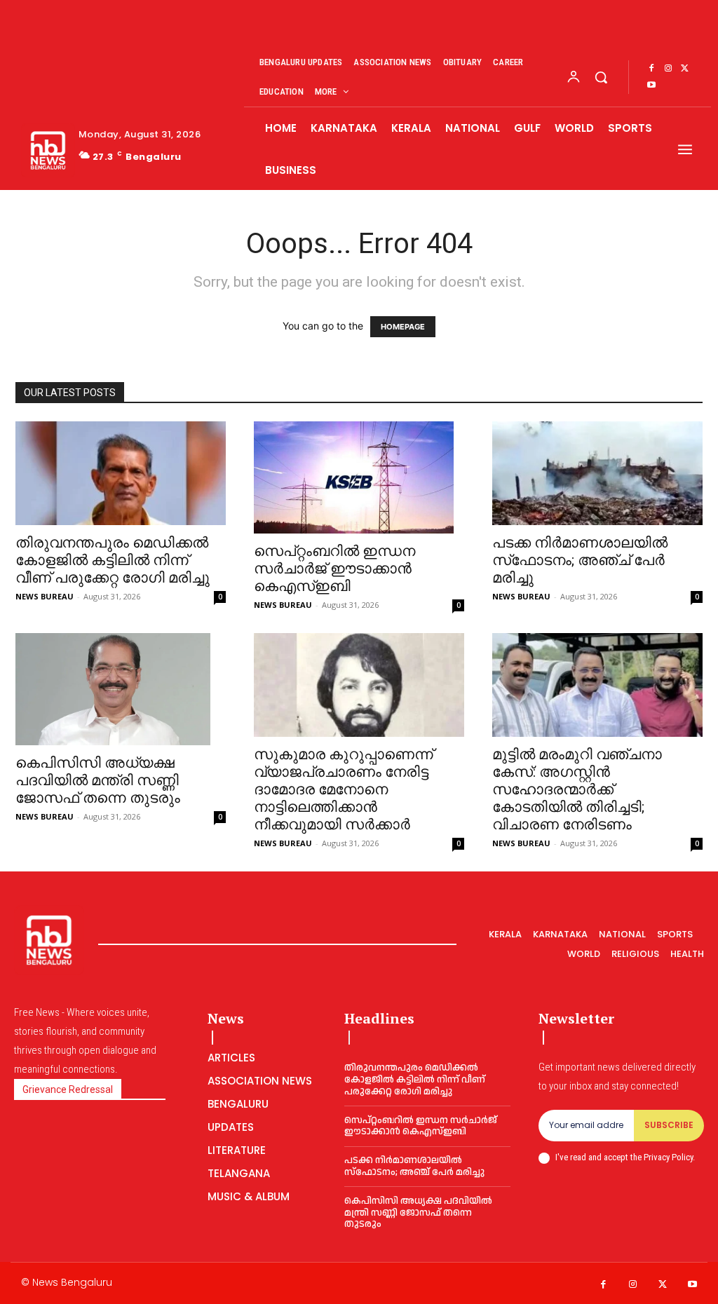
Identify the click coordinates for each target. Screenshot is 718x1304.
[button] (601, 77)
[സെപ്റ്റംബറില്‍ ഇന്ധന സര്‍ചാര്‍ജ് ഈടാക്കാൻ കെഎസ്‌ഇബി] (359, 477)
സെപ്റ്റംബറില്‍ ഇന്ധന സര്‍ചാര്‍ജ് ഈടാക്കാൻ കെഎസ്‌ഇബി (334, 569)
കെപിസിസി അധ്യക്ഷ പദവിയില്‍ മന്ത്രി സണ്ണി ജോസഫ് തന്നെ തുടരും (97, 780)
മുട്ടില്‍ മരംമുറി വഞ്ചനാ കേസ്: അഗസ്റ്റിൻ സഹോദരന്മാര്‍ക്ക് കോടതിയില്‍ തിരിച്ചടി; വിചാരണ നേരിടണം (577, 789)
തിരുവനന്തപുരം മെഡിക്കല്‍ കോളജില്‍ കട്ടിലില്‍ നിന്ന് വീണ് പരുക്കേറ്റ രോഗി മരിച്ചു (112, 560)
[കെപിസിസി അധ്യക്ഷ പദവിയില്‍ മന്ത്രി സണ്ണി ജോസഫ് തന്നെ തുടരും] (120, 689)
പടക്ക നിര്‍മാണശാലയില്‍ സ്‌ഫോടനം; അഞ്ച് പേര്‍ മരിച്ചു (580, 560)
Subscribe (668, 1125)
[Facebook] (651, 68)
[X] (685, 68)
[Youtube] (651, 85)
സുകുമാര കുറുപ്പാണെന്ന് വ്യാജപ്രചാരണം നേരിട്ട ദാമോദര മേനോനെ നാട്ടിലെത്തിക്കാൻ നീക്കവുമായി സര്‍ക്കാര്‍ (343, 789)
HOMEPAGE (403, 327)
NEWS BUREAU (44, 596)
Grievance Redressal (67, 1089)
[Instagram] (668, 68)
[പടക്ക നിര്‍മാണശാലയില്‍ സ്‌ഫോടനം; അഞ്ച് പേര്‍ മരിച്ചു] (597, 473)
